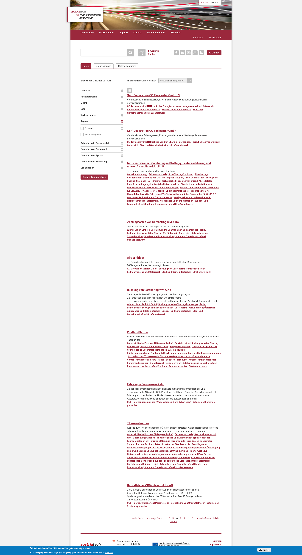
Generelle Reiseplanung (136, 158)
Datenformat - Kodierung (94, 161)
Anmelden (198, 37)
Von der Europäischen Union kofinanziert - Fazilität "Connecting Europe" (171, 544)
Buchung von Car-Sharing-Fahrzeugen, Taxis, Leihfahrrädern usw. (184, 142)
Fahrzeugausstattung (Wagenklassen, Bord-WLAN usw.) (162, 402)
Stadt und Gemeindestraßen (154, 145)
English (204, 2)
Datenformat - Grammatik (94, 149)
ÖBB (129, 402)
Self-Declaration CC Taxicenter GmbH (151, 130)
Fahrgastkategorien (180, 346)
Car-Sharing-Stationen (161, 307)
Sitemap (217, 541)
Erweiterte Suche (143, 52)
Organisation (87, 167)
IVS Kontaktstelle (156, 32)
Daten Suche (87, 32)
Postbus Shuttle (137, 332)
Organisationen (103, 66)
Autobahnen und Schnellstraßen (143, 109)
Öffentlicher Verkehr (142, 158)
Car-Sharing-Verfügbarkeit (162, 181)
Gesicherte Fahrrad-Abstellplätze (194, 181)
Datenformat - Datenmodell (95, 143)
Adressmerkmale (158, 174)
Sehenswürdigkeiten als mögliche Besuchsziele (152, 457)
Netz (85, 109)
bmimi (126, 544)
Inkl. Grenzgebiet (93, 134)
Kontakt (137, 32)
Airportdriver (135, 257)
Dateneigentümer (127, 66)
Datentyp (85, 90)
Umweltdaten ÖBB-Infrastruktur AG (150, 485)
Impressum (215, 544)
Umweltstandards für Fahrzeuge (144, 194)
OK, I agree (264, 550)
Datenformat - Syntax (92, 155)
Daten (86, 66)
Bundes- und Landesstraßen (176, 109)
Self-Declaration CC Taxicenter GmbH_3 (153, 95)
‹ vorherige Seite (154, 518)
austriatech (91, 544)
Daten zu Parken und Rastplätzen (129, 158)
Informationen (106, 32)
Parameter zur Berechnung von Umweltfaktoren (180, 503)
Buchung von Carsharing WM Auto (149, 289)
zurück (215, 52)
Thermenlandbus (138, 423)
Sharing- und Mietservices (129, 125)
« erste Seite (137, 518)
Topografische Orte (199, 191)
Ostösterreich (157, 363)
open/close (122, 128)
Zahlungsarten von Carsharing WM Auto (153, 222)
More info (109, 552)
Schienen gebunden (137, 506)
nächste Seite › (203, 518)
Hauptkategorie (89, 96)
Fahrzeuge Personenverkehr (145, 384)
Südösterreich (173, 363)
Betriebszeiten (182, 343)
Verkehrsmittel (88, 115)
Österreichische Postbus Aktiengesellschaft (150, 343)
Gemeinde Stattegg (137, 174)
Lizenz (85, 103)
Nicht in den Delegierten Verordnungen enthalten (175, 106)
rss (201, 52)
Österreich (90, 128)
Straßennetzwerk (156, 113)
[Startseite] (85, 15)
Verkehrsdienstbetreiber (198, 461)
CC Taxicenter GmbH (138, 106)
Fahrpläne (154, 441)
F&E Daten (176, 32)
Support (124, 32)
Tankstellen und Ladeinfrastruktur (155, 158)
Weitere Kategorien (129, 90)
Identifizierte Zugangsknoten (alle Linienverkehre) (153, 184)
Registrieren (215, 37)
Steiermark (153, 201)
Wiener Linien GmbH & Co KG (142, 230)
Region (87, 121)
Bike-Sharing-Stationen (180, 174)
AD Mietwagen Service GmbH (142, 268)
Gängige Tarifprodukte (204, 346)
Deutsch (214, 2)
